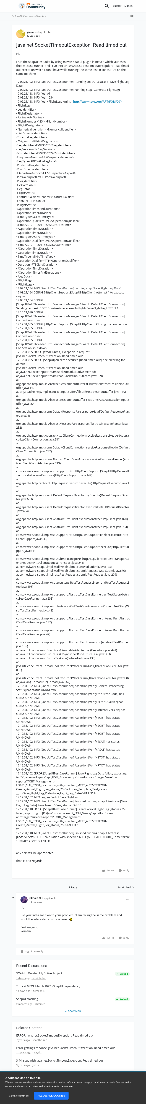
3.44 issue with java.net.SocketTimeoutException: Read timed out (59, 1060)
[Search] (107, 6)
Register (116, 5)
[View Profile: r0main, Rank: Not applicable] (24, 899)
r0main (33, 898)
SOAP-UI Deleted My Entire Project (39, 973)
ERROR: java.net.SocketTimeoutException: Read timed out (54, 1035)
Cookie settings (19, 1095)
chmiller (40, 1004)
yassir (35, 1065)
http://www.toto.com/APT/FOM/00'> (97, 102)
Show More (75, 1011)
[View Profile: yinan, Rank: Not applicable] (20, 33)
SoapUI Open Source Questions (30, 15)
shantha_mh (39, 1040)
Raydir (37, 1052)
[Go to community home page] (32, 6)
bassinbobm (39, 978)
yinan (30, 32)
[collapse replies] (13, 898)
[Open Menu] (131, 15)
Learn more (66, 1086)
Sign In (128, 5)
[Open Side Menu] (14, 6)
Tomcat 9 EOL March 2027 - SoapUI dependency (48, 986)
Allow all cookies (51, 1095)
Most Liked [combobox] (126, 887)
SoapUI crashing (27, 999)
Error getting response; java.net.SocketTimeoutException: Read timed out (65, 1048)
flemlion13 (39, 990)
